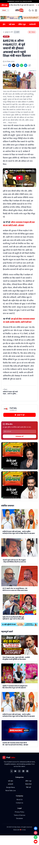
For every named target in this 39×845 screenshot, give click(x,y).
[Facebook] (35, 828)
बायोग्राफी (32, 24)
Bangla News (10, 787)
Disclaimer (19, 818)
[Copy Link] (29, 65)
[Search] (32, 10)
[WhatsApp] (35, 837)
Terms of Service (19, 815)
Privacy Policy (19, 812)
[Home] (19, 10)
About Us (19, 799)
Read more (12, 123)
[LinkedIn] (17, 65)
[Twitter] (13, 65)
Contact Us (19, 803)
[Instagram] (35, 833)
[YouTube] (35, 841)
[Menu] (36, 10)
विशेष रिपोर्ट (28, 784)
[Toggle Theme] (29, 10)
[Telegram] (25, 65)
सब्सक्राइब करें (19, 436)
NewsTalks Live (11, 790)
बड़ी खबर (12, 24)
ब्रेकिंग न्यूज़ (22, 24)
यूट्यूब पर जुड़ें (20, 415)
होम (4, 24)
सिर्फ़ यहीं (28, 787)
